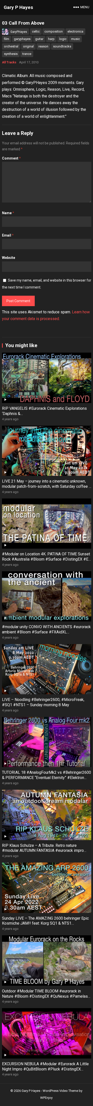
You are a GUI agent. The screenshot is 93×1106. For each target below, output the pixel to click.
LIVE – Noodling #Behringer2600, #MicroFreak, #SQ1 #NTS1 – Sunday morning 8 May (43, 702)
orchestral (11, 46)
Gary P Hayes (18, 7)
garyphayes (22, 39)
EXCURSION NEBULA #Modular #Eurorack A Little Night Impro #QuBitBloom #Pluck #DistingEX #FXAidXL (45, 1069)
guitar (39, 39)
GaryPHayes (18, 32)
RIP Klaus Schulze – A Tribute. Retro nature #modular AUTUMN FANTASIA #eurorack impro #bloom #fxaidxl (43, 850)
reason (43, 46)
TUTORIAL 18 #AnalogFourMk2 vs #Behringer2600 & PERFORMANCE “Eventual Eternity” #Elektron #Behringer (46, 777)
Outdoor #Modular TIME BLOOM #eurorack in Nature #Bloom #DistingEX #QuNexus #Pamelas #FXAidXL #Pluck (45, 996)
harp (51, 39)
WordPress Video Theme (60, 1091)
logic (62, 39)
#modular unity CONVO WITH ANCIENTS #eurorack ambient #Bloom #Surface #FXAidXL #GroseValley (46, 632)
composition (53, 31)
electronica (75, 31)
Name (8, 213)
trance (26, 54)
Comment (11, 158)
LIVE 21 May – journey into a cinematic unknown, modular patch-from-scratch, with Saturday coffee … (46, 484)
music (75, 39)
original (28, 46)
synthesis (11, 54)
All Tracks (9, 62)
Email (8, 235)
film (6, 39)
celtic (36, 31)
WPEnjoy (46, 1098)
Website (8, 258)
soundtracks (62, 46)
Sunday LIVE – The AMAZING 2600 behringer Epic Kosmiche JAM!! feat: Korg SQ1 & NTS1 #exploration (45, 923)
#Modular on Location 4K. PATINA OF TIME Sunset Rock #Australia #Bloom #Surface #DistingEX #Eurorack (46, 559)
